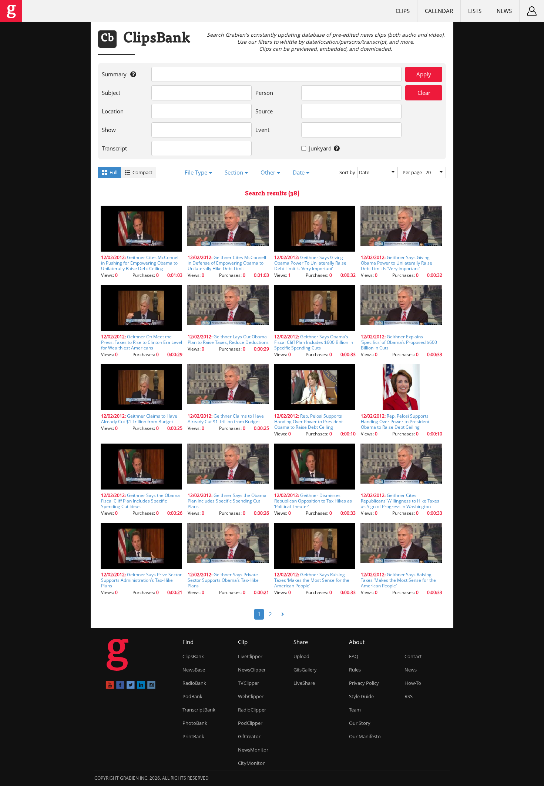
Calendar (439, 10)
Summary (119, 76)
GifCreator (249, 736)
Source (264, 111)
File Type (197, 172)
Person (264, 92)
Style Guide (361, 696)
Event (262, 129)
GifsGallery (305, 669)
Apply (423, 74)
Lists (474, 10)
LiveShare (304, 683)
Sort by (347, 172)
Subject (111, 92)
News (504, 10)
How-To (412, 683)
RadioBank (194, 683)
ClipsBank (193, 656)
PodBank (192, 696)
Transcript (114, 148)
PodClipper (250, 723)
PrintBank (193, 736)
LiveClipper (250, 656)
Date (299, 172)
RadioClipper (252, 709)
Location (113, 111)
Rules (355, 669)
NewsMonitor (253, 749)
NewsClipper (252, 669)
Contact (413, 656)
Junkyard (324, 150)
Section (235, 172)
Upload (301, 656)
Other (269, 172)
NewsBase (193, 669)
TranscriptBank (198, 709)
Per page (412, 172)
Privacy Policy (364, 683)
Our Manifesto (365, 736)
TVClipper (248, 683)
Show (109, 129)
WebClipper (250, 696)
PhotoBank (194, 723)
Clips (403, 10)
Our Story (359, 723)
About (357, 642)
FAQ (353, 656)
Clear (423, 92)
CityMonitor (251, 763)
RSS (408, 696)
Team (355, 709)
